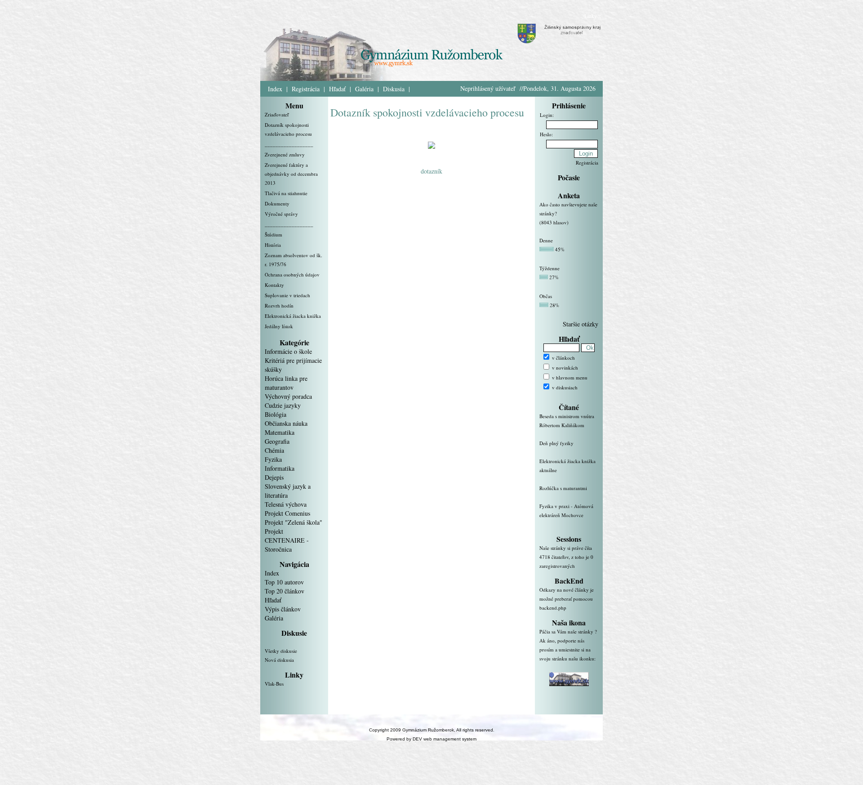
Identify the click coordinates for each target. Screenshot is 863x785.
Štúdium (273, 234)
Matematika (279, 432)
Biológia (275, 414)
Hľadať (337, 89)
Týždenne (549, 268)
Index (275, 89)
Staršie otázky (580, 324)
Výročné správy (281, 213)
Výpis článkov (283, 609)
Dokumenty (277, 203)
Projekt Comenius (287, 513)
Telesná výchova (286, 504)
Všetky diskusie (281, 650)
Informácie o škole (288, 351)
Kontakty (274, 284)
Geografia (277, 441)
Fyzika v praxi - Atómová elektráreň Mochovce (566, 510)
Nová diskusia (279, 659)
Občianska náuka (286, 423)
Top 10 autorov (284, 582)
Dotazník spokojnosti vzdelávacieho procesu (427, 112)
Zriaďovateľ (277, 114)
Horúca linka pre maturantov (286, 383)
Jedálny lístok (279, 326)
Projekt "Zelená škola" (293, 522)
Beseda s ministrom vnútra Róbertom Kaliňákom (566, 420)
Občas (545, 296)
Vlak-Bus (274, 683)
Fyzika (273, 459)
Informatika (279, 468)
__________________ (289, 144)
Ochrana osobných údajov (292, 274)
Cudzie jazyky (283, 405)
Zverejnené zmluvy (285, 154)
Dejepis (274, 477)
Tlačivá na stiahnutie (286, 193)
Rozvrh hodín (279, 305)
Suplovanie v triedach (287, 295)
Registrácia (306, 89)
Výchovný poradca (288, 396)
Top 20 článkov (284, 591)
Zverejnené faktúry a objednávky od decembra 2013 (291, 173)
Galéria (364, 89)
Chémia (274, 450)
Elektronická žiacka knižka (293, 315)
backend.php (552, 607)
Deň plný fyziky (556, 443)
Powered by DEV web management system (431, 738)
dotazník (431, 171)
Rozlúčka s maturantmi (563, 488)
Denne (546, 240)
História (273, 244)
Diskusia (394, 89)
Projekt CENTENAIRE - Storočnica (287, 540)
